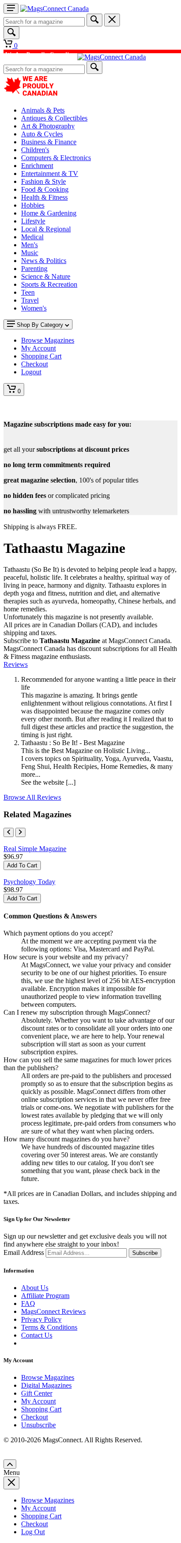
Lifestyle (33, 221)
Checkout (34, 1417)
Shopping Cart (41, 1409)
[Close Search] (112, 20)
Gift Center (36, 1393)
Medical (32, 237)
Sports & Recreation (49, 284)
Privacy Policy (41, 1319)
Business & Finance (48, 142)
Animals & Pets (43, 110)
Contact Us (36, 1335)
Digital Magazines (46, 1385)
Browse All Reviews (32, 797)
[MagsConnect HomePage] (54, 8)
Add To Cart (22, 865)
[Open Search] (11, 32)
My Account (38, 1401)
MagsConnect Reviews (53, 1311)
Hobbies (32, 205)
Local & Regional (46, 229)
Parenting (34, 268)
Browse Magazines (47, 1377)
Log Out (33, 1532)
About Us (34, 1287)
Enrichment (37, 165)
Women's (34, 308)
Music (29, 252)
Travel (30, 300)
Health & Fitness (44, 197)
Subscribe (145, 1253)
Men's (29, 245)
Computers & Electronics (56, 157)
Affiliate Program (45, 1295)
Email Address (24, 1252)
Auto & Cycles (42, 134)
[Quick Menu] (11, 9)
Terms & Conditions (49, 1327)
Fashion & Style (43, 181)
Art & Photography (48, 126)
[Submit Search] (94, 20)
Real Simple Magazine (35, 848)
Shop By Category (40, 325)
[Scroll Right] (20, 832)
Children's (35, 150)
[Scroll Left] (9, 832)
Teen (28, 292)
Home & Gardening (48, 213)
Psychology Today (29, 881)
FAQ (28, 1303)
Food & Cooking (45, 189)
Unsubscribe (38, 1425)
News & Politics (43, 260)
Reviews (16, 664)
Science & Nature (45, 276)
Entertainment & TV (49, 173)
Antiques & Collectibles (54, 118)
